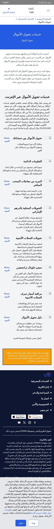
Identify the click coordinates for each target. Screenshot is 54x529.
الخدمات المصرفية (40, 381)
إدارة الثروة (43, 386)
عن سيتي (44, 410)
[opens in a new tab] (35, 417)
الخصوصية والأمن (40, 404)
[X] (24, 422)
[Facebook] (34, 422)
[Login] (8, 9)
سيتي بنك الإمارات (44, 2)
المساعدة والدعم (41, 392)
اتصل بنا (45, 398)
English (6, 2)
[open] (48, 10)
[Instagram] (29, 422)
